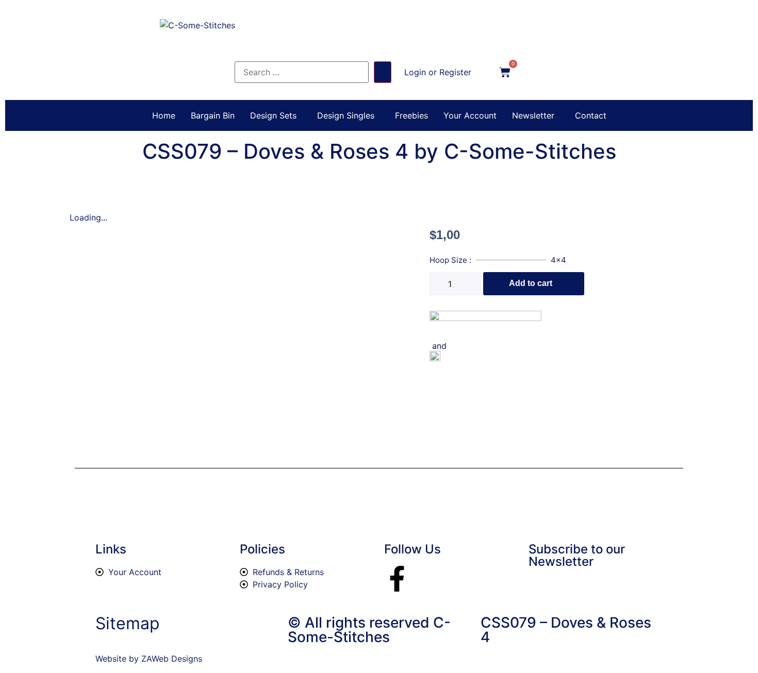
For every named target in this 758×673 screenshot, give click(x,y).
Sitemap (127, 623)
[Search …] (302, 72)
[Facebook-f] (397, 579)
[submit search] (382, 72)
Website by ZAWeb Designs (148, 658)
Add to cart (530, 283)
